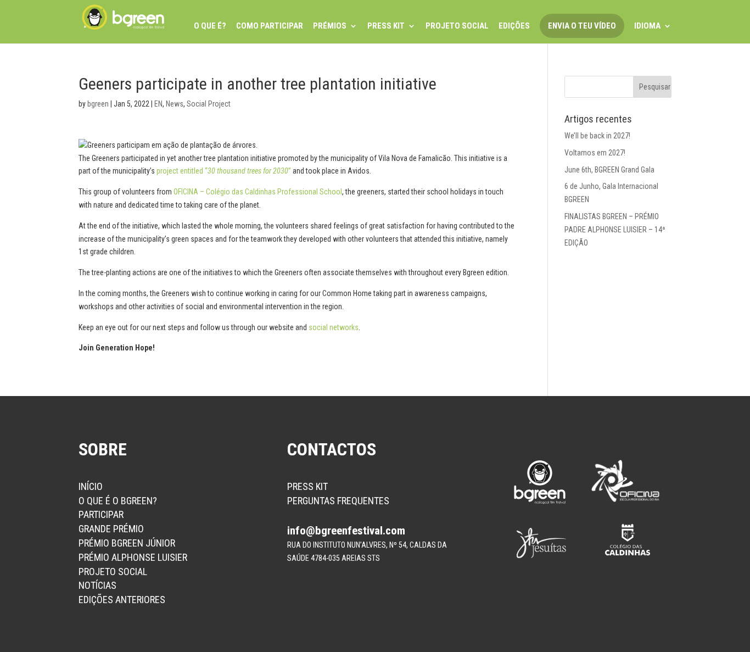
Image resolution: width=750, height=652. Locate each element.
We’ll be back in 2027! (597, 135)
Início (91, 486)
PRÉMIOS (329, 26)
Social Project (209, 103)
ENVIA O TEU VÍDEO (582, 26)
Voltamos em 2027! (594, 152)
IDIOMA (647, 26)
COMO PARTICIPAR (269, 26)
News (174, 103)
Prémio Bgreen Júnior (127, 543)
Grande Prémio (111, 528)
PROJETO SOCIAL (457, 26)
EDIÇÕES (514, 26)
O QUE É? (210, 26)
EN (158, 103)
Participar (101, 514)
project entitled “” (223, 170)
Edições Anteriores (122, 599)
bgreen (98, 103)
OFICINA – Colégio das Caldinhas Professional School (257, 191)
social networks (334, 327)
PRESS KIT (386, 26)
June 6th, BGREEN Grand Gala (609, 169)
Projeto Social (113, 571)
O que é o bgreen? (118, 500)
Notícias (97, 585)
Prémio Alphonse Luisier (133, 557)
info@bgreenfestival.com (346, 530)
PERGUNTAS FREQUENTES (338, 500)
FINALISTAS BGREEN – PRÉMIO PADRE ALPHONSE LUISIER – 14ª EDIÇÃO (614, 229)
